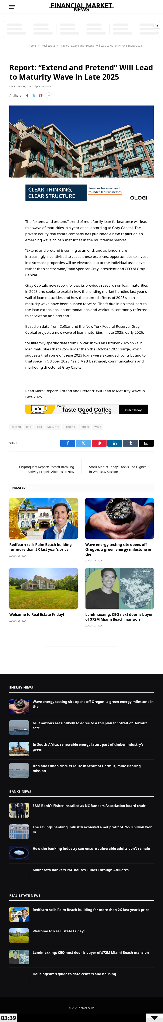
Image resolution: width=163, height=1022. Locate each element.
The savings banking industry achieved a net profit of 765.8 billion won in (93, 829)
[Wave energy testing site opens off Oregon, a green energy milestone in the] (119, 518)
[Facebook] (13, 198)
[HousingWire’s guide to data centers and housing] (19, 978)
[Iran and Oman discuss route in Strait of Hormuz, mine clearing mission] (19, 770)
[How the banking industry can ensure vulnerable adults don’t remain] (19, 853)
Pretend (70, 427)
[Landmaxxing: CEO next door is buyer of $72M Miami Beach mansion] (119, 588)
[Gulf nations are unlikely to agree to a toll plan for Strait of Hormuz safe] (19, 727)
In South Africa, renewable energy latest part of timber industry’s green (88, 747)
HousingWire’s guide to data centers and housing (74, 974)
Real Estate (18, 57)
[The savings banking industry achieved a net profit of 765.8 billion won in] (19, 831)
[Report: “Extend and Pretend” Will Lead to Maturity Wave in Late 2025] (81, 142)
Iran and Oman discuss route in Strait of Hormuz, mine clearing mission (87, 768)
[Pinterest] (13, 230)
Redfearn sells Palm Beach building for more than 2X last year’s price (40, 547)
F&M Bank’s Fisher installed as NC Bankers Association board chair (89, 805)
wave (97, 427)
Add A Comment (81, 642)
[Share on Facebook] (27, 95)
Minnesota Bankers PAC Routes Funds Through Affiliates (81, 870)
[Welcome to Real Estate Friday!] (43, 588)
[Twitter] (13, 209)
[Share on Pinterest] (41, 95)
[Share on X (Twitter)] (34, 95)
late (28, 427)
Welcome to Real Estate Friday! (36, 614)
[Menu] (12, 7)
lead (39, 427)
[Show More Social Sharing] (49, 95)
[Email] (13, 241)
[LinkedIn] (13, 220)
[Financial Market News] (81, 7)
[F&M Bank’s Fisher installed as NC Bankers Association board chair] (19, 810)
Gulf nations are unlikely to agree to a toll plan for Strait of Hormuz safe (90, 725)
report (84, 427)
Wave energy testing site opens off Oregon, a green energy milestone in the (118, 549)
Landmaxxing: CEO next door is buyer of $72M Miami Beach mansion (119, 617)
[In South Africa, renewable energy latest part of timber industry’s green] (19, 749)
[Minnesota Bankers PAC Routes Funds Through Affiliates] (19, 874)
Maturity (53, 427)
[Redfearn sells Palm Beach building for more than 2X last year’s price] (43, 518)
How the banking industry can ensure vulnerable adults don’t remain (91, 848)
